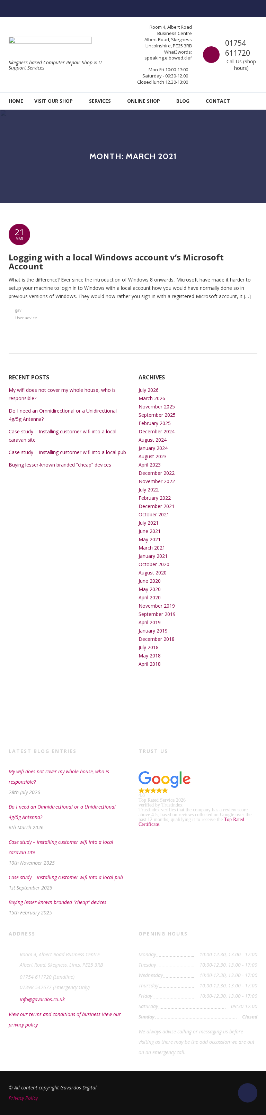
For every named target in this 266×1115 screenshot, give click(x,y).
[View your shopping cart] (252, 101)
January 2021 (153, 556)
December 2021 (157, 506)
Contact (218, 101)
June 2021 (150, 531)
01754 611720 (237, 48)
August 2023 (153, 456)
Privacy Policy (23, 1098)
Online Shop (143, 101)
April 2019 (150, 622)
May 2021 (150, 539)
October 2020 (154, 564)
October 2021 (154, 514)
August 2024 (153, 439)
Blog (182, 101)
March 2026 (152, 398)
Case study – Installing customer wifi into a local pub (67, 452)
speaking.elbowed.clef (168, 58)
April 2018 (150, 664)
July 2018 (149, 647)
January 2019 (153, 630)
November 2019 (157, 605)
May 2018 (150, 655)
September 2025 (157, 415)
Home (16, 101)
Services (100, 101)
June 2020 (150, 581)
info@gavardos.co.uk (42, 999)
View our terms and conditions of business (54, 1014)
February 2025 (155, 423)
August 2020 (153, 572)
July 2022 (149, 489)
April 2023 (150, 464)
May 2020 (150, 589)
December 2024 (157, 431)
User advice (26, 317)
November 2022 (157, 481)
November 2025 (157, 406)
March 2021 (152, 547)
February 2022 (155, 498)
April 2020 (150, 597)
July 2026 (149, 390)
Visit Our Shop (53, 101)
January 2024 (153, 448)
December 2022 (157, 473)
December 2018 (157, 639)
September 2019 (157, 614)
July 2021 (149, 522)
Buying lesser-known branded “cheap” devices (60, 464)
